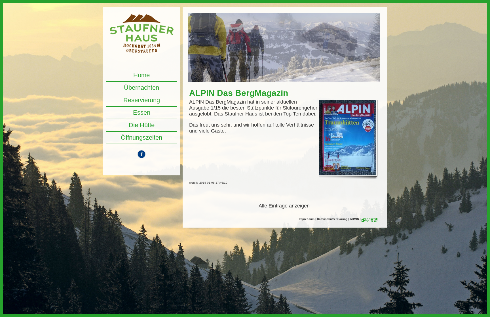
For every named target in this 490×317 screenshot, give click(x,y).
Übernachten (141, 87)
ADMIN (354, 219)
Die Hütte (142, 125)
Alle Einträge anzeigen (284, 206)
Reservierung (141, 100)
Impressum (306, 219)
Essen (141, 112)
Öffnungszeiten (141, 137)
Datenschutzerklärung (332, 219)
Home (141, 75)
